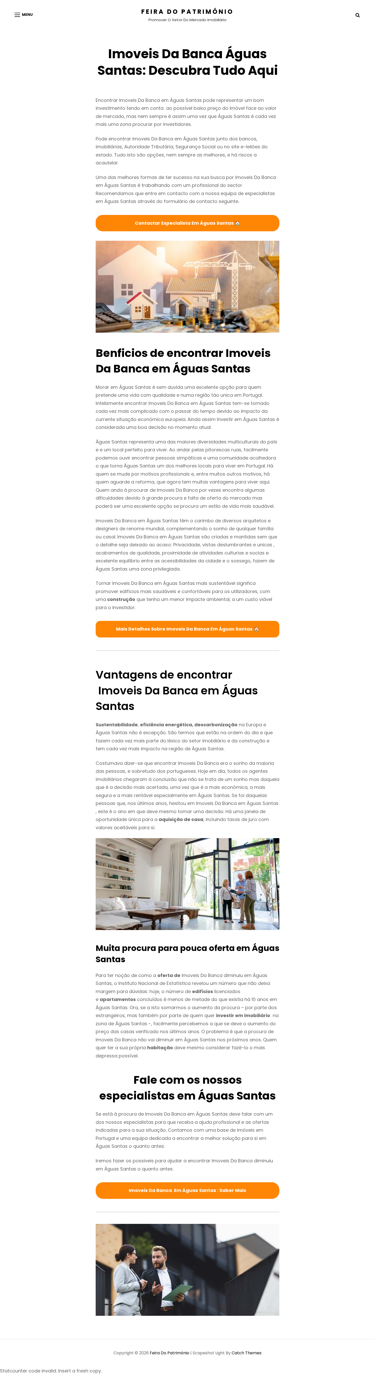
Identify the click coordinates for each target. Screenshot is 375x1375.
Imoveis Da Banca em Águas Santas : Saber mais (187, 1190)
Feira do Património (187, 11)
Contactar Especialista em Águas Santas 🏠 (187, 223)
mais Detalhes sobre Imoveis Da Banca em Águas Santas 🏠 (187, 629)
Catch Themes (246, 1353)
